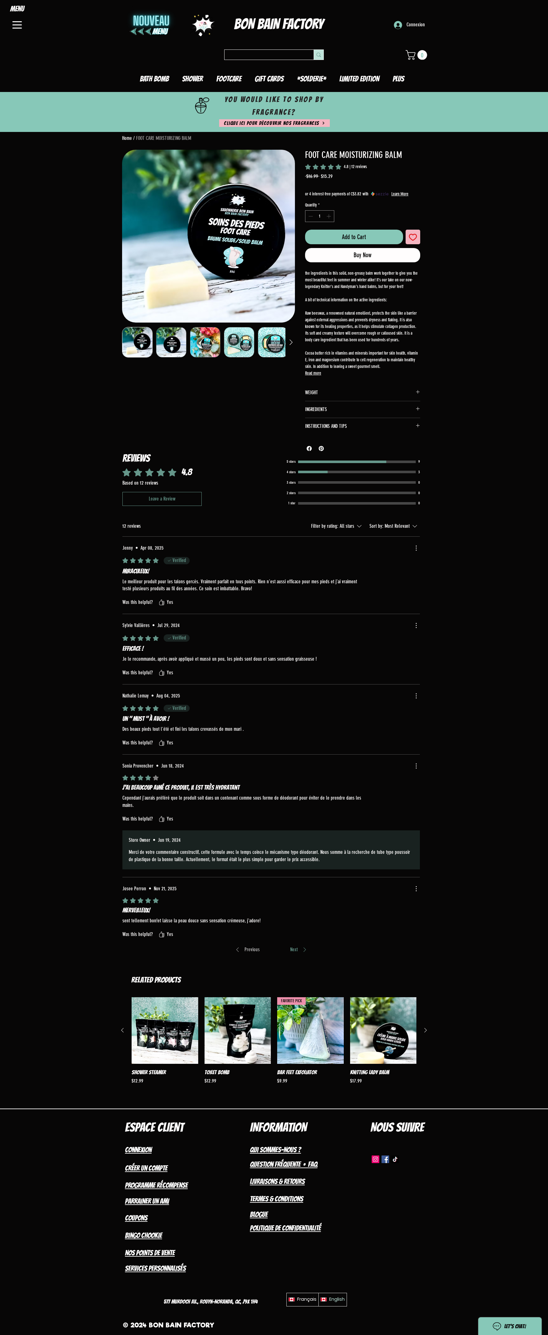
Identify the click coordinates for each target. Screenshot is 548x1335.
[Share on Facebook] (309, 448)
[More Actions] (416, 548)
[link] (336, 167)
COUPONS (136, 1218)
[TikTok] (395, 1159)
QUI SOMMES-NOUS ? (275, 1150)
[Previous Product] (122, 1030)
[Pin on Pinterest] (321, 448)
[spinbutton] (319, 216)
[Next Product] (425, 1030)
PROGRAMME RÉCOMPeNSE (156, 1185)
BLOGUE (259, 1214)
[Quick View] (165, 1030)
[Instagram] (375, 1159)
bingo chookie (143, 1235)
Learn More (399, 194)
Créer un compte (146, 1168)
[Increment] (329, 216)
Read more (313, 373)
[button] (417, 55)
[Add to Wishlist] (413, 237)
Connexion (138, 1150)
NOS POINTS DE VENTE (150, 1253)
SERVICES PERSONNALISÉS (155, 1268)
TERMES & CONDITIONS (276, 1199)
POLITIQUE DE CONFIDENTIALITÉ (285, 1228)
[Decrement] (310, 216)
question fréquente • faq (283, 1164)
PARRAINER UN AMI (147, 1201)
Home (127, 138)
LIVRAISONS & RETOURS (277, 1181)
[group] (274, 1044)
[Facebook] (385, 1159)
